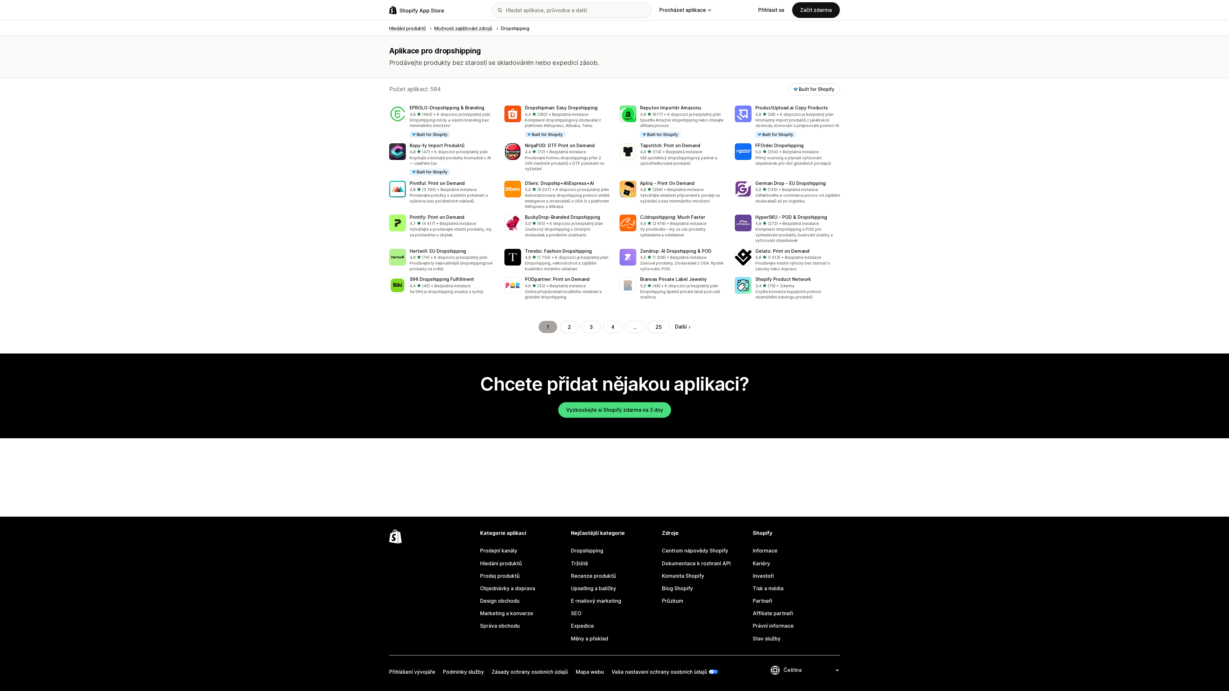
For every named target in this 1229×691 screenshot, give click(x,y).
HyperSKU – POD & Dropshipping (791, 217)
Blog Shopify (677, 588)
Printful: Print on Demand (437, 183)
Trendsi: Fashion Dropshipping (558, 251)
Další (681, 326)
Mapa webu (590, 672)
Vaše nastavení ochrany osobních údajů (659, 672)
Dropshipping (587, 550)
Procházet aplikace (682, 10)
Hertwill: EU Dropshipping (438, 251)
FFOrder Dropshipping (779, 145)
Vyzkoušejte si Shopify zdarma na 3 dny (614, 410)
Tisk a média (768, 588)
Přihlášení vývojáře (412, 672)
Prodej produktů (500, 576)
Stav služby (767, 638)
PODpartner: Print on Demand (557, 279)
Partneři (762, 601)
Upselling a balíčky (593, 588)
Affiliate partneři (773, 613)
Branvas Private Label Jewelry (673, 279)
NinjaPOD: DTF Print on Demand (560, 145)
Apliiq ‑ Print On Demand (667, 183)
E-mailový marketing (596, 601)
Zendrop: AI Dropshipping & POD (675, 251)
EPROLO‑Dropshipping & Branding (447, 107)
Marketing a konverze (506, 613)
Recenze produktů (593, 576)
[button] (441, 122)
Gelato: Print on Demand (782, 251)
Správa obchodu (500, 626)
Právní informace (773, 626)
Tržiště (579, 563)
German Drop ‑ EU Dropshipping (790, 183)
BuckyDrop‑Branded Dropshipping (562, 217)
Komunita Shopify (683, 576)
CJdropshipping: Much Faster (672, 217)
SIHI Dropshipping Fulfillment (442, 279)
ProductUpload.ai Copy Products (791, 107)
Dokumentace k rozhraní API (696, 563)
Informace (765, 550)
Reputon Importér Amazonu (670, 107)
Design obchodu (499, 601)
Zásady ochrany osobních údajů (530, 672)
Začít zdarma (816, 10)
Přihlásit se (771, 10)
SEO (576, 613)
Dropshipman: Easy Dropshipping (561, 107)
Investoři (763, 576)
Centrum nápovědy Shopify (695, 550)
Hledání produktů (501, 563)
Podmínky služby (463, 672)
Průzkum (672, 601)
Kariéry (761, 563)
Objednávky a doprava (507, 588)
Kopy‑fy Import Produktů (437, 145)
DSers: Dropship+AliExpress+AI (559, 183)
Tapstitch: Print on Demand (670, 145)
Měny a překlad (589, 638)
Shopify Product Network (783, 279)
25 (658, 327)
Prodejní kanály (498, 550)
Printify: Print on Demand (437, 217)
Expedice (582, 626)
